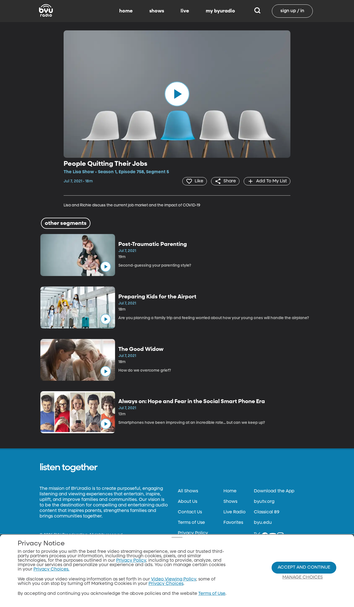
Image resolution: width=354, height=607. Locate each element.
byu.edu (263, 523)
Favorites (233, 523)
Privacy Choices (166, 584)
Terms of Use (191, 523)
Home (229, 491)
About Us (187, 502)
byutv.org (264, 502)
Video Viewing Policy (173, 579)
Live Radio (234, 512)
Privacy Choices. (51, 569)
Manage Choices (302, 577)
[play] (177, 94)
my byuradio (220, 11)
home (126, 11)
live (185, 11)
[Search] (257, 11)
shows (156, 11)
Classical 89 (266, 512)
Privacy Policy (193, 533)
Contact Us (190, 512)
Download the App (274, 491)
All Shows (188, 491)
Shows (230, 502)
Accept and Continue (304, 567)
